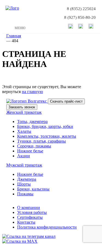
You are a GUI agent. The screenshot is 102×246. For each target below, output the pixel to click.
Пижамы (25, 194)
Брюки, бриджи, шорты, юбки (45, 126)
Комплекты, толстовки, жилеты (46, 136)
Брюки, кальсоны (33, 189)
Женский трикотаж (24, 112)
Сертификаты (30, 217)
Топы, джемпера (32, 121)
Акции (23, 155)
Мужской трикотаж (24, 165)
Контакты (26, 222)
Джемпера (26, 179)
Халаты (24, 131)
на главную (32, 91)
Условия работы (32, 212)
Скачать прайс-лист (66, 101)
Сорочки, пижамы (34, 146)
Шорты (24, 184)
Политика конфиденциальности (47, 227)
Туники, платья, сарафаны (41, 141)
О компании (28, 207)
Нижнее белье (30, 151)
